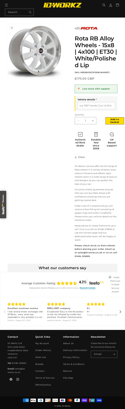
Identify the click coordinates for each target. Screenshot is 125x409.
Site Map (68, 377)
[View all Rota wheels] (86, 32)
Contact (40, 371)
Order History (43, 350)
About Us (68, 343)
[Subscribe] (114, 354)
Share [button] (81, 157)
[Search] (30, 12)
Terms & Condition (73, 364)
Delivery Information (75, 350)
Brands (39, 364)
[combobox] (19, 12)
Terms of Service (45, 377)
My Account (42, 343)
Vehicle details (87, 99)
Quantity (79, 114)
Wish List (40, 357)
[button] (6, 5)
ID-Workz (66, 406)
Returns (67, 371)
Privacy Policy (71, 357)
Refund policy (43, 384)
